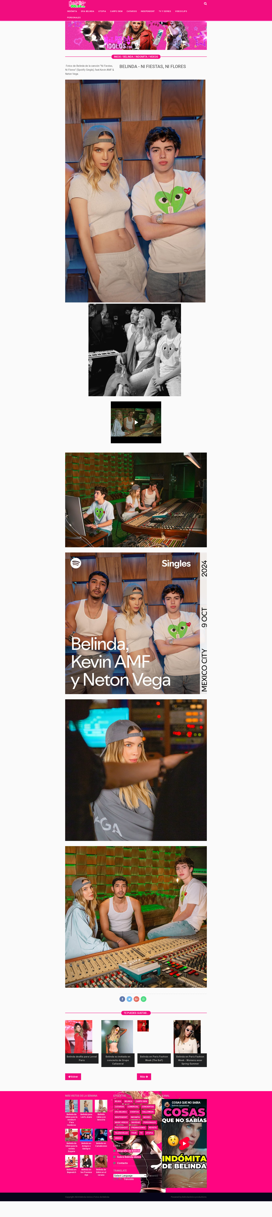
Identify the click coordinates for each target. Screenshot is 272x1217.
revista (153, 1128)
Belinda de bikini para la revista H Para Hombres (71, 1119)
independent (121, 1117)
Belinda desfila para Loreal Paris (82, 1058)
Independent (148, 11)
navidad (136, 1122)
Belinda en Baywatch (71, 1170)
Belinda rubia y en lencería (101, 1117)
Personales (74, 18)
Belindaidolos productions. (194, 1197)
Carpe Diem (116, 11)
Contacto (122, 1163)
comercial (133, 1107)
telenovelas (121, 1133)
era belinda (121, 1112)
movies (146, 1117)
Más (143, 1076)
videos (118, 1138)
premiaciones (138, 1128)
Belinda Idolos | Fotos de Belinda (94, 1197)
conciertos (148, 1107)
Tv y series (165, 11)
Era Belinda (87, 11)
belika (118, 1101)
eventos (134, 1112)
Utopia (102, 11)
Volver (74, 1076)
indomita (135, 1117)
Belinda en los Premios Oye (86, 1172)
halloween (147, 1112)
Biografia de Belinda (128, 1150)
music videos (121, 1122)
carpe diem (141, 1101)
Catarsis (132, 11)
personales (150, 1122)
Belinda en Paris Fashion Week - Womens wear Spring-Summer (190, 1060)
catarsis (119, 1107)
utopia (149, 1133)
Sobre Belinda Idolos (129, 1156)
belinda (128, 1101)
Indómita (72, 11)
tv (141, 1133)
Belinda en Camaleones (101, 1144)
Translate (129, 1179)
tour (133, 1133)
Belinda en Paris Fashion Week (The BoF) (154, 1058)
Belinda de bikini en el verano (101, 1172)
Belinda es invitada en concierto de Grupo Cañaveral (118, 1060)
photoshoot (121, 1128)
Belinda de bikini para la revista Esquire (71, 1147)
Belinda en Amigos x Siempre (86, 1146)
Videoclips (181, 11)
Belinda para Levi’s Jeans (86, 1115)
